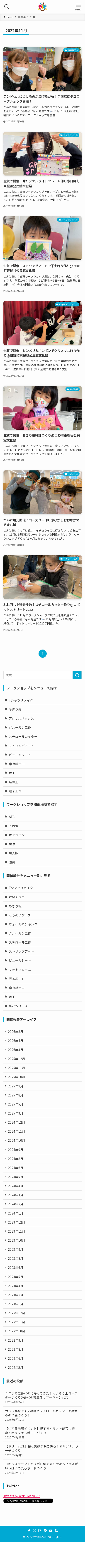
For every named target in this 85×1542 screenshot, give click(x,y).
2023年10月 (16, 1240)
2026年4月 (15, 1040)
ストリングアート (21, 745)
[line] (45, 1531)
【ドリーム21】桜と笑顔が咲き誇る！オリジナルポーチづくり (41, 1450)
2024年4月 (15, 1186)
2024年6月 (15, 1167)
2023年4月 (15, 1285)
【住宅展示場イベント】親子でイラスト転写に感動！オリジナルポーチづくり (40, 1432)
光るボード (17, 978)
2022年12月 (16, 1313)
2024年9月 (15, 1149)
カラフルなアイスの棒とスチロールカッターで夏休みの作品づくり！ (41, 1415)
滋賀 (12, 862)
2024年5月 (15, 1176)
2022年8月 (15, 1349)
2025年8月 (15, 1095)
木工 (12, 773)
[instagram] (40, 1531)
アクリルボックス (21, 718)
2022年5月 (15, 1367)
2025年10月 (16, 1077)
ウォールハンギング (23, 924)
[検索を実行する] (77, 675)
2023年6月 (15, 1267)
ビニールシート (20, 754)
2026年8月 (15, 1031)
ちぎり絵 (15, 709)
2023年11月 (16, 1231)
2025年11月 (16, 1067)
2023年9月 (15, 1249)
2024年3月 (15, 1195)
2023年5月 (15, 1276)
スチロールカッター (23, 736)
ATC (12, 816)
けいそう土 (17, 896)
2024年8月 (15, 1158)
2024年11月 (16, 1131)
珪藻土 (13, 782)
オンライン (17, 835)
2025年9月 (15, 1086)
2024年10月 (16, 1140)
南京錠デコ (17, 764)
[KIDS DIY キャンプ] (42, 7)
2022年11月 (16, 1322)
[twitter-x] (34, 1531)
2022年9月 (15, 1340)
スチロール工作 (20, 942)
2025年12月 (16, 1058)
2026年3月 (15, 1049)
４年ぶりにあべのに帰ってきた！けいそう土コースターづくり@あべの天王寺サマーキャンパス (41, 1397)
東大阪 (13, 853)
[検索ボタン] (7, 7)
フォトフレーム (20, 969)
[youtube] (51, 1531)
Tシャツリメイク (21, 700)
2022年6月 (15, 1358)
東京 (12, 844)
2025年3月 (15, 1113)
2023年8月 (15, 1258)
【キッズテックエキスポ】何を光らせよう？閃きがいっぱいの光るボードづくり (41, 1468)
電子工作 (15, 791)
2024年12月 (16, 1122)
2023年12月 (16, 1222)
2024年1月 (15, 1213)
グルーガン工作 (20, 727)
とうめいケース (20, 915)
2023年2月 (15, 1295)
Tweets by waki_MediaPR (21, 1496)
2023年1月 (15, 1304)
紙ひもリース (18, 1005)
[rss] (56, 1531)
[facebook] (29, 1531)
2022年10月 (16, 1331)
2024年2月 (15, 1204)
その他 (13, 825)
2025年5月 (15, 1104)
